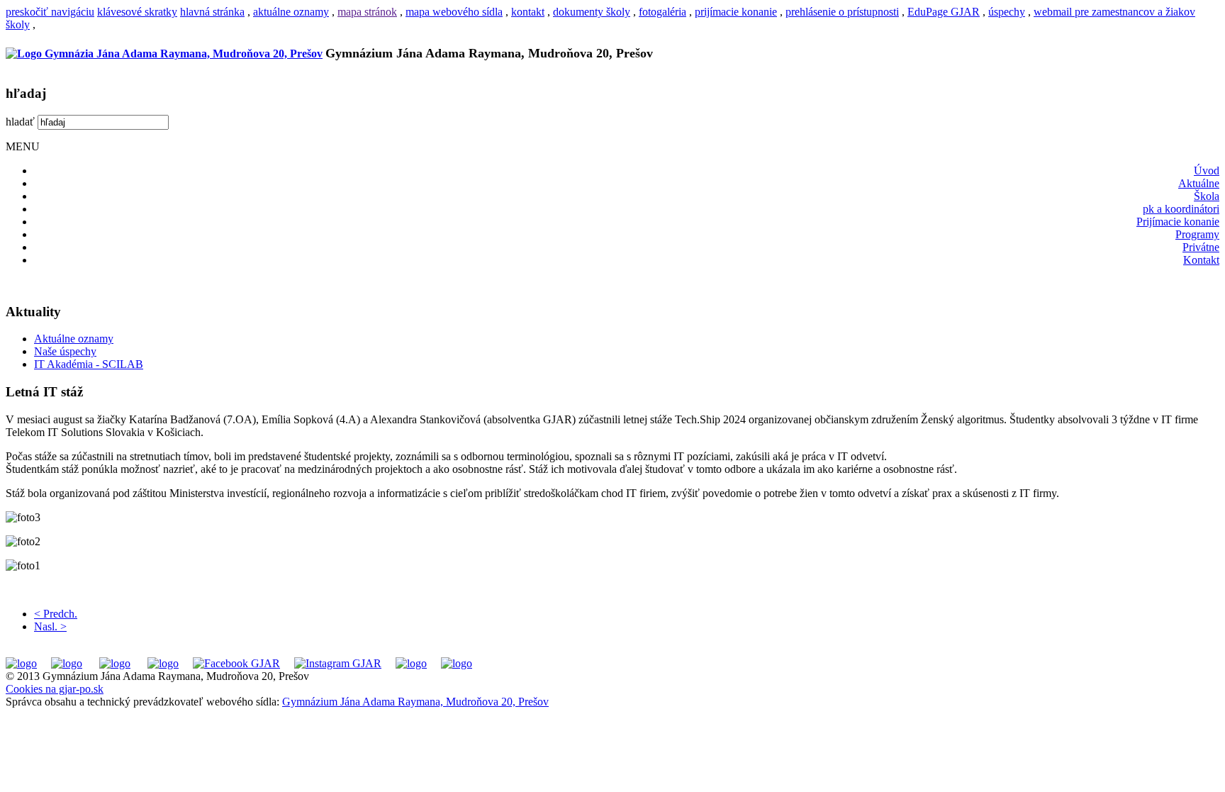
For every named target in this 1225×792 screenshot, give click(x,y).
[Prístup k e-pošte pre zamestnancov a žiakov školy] (66, 663)
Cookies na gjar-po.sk (55, 689)
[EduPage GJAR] (21, 663)
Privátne (1200, 247)
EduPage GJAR (943, 12)
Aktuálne (1198, 183)
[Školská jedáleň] (114, 663)
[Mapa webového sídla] (411, 663)
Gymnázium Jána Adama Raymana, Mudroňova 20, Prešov (415, 702)
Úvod (1206, 170)
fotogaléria (662, 12)
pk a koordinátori (1181, 209)
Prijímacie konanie (1177, 222)
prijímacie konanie (736, 12)
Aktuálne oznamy (73, 339)
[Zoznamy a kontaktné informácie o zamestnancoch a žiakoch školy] (163, 663)
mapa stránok (367, 12)
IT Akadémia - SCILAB (88, 364)
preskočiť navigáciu (50, 12)
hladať (20, 122)
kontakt (527, 12)
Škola (1206, 196)
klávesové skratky (137, 12)
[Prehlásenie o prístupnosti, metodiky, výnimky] (456, 663)
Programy (1197, 234)
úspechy (1006, 12)
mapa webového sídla (454, 12)
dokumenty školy (591, 12)
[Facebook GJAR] (236, 663)
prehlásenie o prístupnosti (842, 12)
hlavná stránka (212, 12)
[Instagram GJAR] (337, 663)
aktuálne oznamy (291, 12)
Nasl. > (50, 626)
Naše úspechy (65, 351)
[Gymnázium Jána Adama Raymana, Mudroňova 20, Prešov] (164, 54)
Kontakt (1201, 260)
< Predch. (55, 614)
